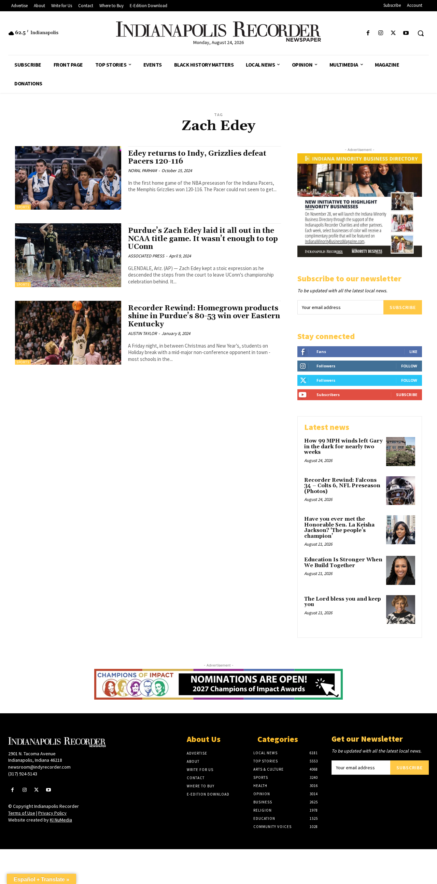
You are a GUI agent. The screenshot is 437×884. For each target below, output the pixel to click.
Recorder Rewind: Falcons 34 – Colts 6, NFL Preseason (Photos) (342, 486)
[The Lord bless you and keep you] (400, 609)
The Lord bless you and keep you (342, 602)
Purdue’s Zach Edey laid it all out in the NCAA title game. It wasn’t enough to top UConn (203, 238)
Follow (409, 365)
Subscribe (403, 307)
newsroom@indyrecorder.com (39, 767)
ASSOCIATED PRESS (146, 256)
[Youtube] (406, 33)
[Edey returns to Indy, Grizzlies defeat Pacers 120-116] (68, 178)
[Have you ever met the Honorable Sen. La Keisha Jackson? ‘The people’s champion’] (400, 529)
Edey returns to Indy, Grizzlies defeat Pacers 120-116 (197, 157)
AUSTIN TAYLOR (142, 333)
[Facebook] (367, 33)
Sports (22, 207)
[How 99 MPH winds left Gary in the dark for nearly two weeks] (400, 451)
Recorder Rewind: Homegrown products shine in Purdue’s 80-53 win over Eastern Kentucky (204, 316)
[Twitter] (393, 33)
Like (413, 351)
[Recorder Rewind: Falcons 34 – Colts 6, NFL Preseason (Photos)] (400, 490)
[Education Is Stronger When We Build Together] (400, 570)
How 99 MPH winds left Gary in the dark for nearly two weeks (343, 446)
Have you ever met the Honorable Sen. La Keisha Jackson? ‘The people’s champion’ (339, 527)
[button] (420, 33)
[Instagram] (380, 33)
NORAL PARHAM (142, 170)
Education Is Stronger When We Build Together (343, 563)
